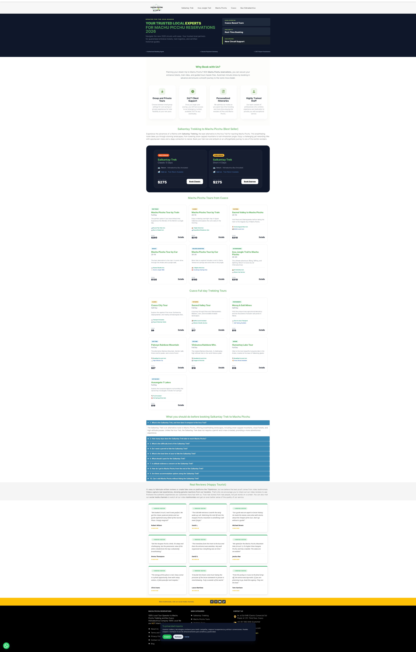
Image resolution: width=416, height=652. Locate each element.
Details (181, 237)
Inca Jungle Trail (204, 8)
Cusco (233, 8)
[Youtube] (220, 601)
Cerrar (187, 637)
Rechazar (178, 637)
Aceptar (167, 637)
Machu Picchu (221, 8)
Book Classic (194, 181)
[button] (6, 645)
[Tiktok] (224, 601)
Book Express (250, 181)
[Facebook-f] (212, 601)
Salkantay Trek (187, 8)
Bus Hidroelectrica (247, 8)
